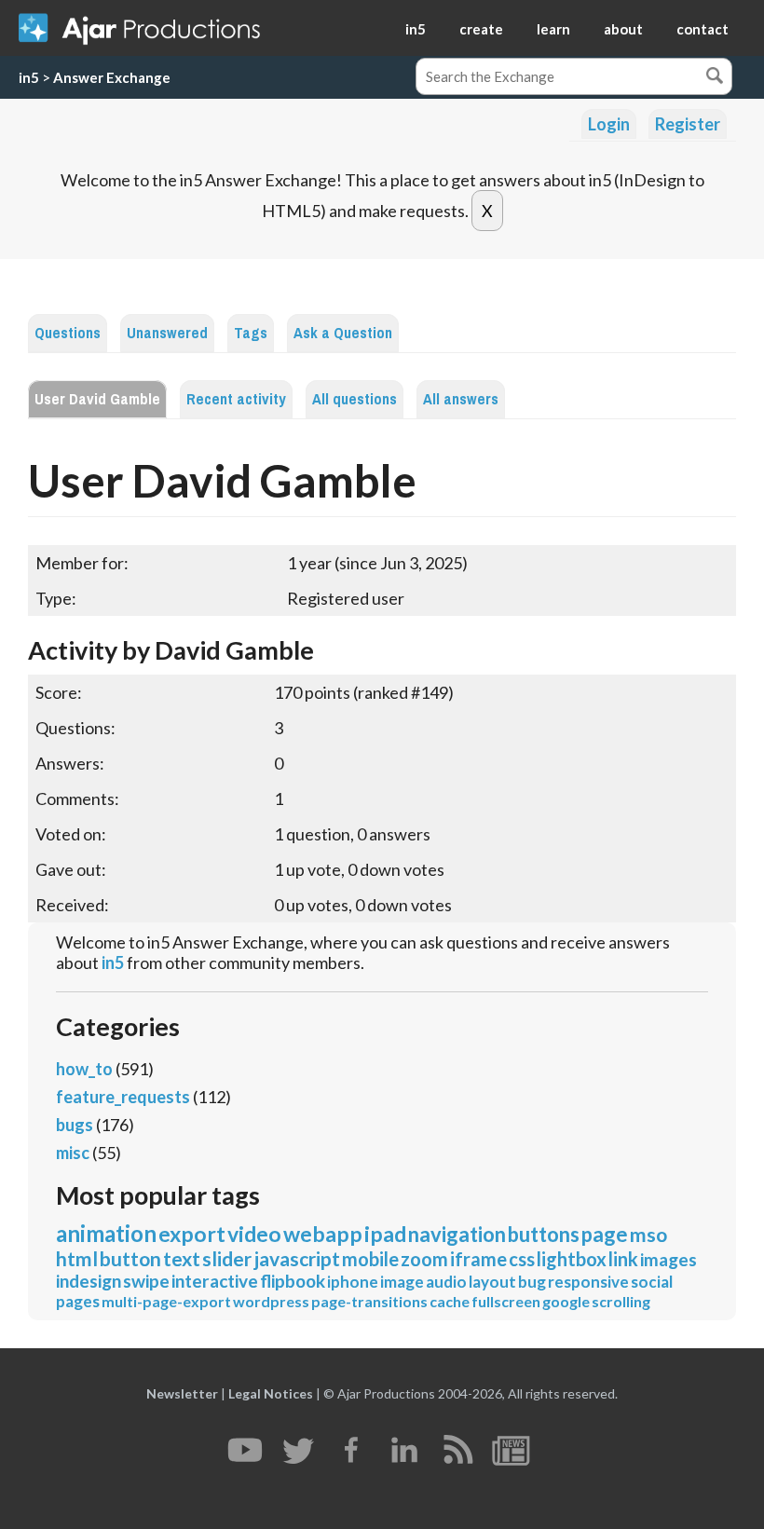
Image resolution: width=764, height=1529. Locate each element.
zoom (424, 1259)
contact (702, 28)
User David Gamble (97, 399)
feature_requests (123, 1096)
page (604, 1234)
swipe (146, 1280)
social (652, 1281)
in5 (415, 28)
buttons (544, 1234)
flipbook (292, 1280)
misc (72, 1152)
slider (227, 1258)
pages (78, 1301)
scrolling (621, 1301)
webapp (322, 1234)
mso (648, 1234)
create (481, 28)
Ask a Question (342, 333)
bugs (74, 1124)
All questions (354, 399)
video (254, 1234)
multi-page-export (166, 1301)
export (191, 1234)
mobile (370, 1259)
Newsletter (182, 1393)
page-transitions (369, 1301)
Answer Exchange (112, 77)
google (566, 1301)
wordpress (271, 1301)
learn (553, 28)
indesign (88, 1280)
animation (106, 1233)
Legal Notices (270, 1393)
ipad (385, 1234)
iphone (352, 1281)
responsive (588, 1281)
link (623, 1259)
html (77, 1258)
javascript (296, 1258)
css (522, 1259)
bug (532, 1281)
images (668, 1259)
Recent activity (236, 399)
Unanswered (167, 333)
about (623, 28)
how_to (84, 1068)
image (402, 1281)
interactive (214, 1280)
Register (687, 124)
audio (446, 1281)
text (181, 1258)
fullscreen (505, 1301)
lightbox (572, 1259)
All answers (460, 399)
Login (609, 124)
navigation (457, 1234)
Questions (67, 333)
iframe (478, 1259)
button (130, 1258)
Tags (250, 333)
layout (492, 1281)
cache (450, 1301)
